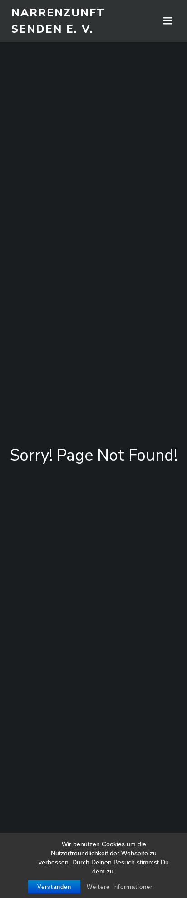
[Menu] (168, 21)
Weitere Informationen (120, 886)
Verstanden (54, 886)
